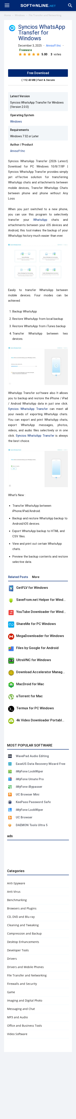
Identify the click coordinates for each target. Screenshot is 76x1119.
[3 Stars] (29, 54)
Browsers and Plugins (21, 908)
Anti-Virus (13, 892)
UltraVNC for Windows (33, 660)
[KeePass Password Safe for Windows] (10, 802)
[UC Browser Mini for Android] (10, 794)
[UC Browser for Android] (10, 817)
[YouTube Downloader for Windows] (11, 612)
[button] (70, 5)
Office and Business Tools (24, 1026)
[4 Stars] (34, 54)
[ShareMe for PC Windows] (11, 624)
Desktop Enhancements (23, 942)
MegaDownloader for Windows (40, 636)
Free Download (38, 73)
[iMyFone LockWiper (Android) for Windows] (10, 771)
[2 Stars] (25, 54)
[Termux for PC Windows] (11, 709)
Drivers (12, 959)
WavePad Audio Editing (32, 756)
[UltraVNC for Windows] (11, 661)
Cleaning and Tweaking (23, 925)
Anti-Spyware (16, 883)
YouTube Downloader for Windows (43, 612)
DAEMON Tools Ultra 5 (32, 825)
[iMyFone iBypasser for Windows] (10, 787)
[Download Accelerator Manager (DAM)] (11, 673)
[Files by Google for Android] (11, 649)
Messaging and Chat (21, 1009)
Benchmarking (17, 900)
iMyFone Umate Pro (30, 779)
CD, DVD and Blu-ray (21, 917)
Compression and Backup (24, 933)
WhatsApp (40, 220)
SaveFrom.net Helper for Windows (43, 600)
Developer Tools (18, 950)
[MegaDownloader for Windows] (11, 637)
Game (11, 992)
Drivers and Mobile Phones (25, 967)
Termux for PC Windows (35, 708)
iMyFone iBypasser (29, 787)
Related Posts (18, 577)
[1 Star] (20, 54)
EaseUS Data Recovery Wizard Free (40, 764)
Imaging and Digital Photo (24, 1000)
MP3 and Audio (17, 1017)
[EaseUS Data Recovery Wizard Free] (10, 764)
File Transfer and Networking (45, 15)
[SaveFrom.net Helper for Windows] (11, 600)
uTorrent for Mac (29, 696)
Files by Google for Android (37, 648)
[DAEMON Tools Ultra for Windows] (10, 825)
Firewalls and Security (22, 984)
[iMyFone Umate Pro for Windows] (10, 779)
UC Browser (24, 817)
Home (7, 15)
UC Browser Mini (27, 794)
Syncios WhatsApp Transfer (28, 409)
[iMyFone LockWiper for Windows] (10, 810)
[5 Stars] (38, 54)
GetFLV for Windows (32, 588)
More (35, 577)
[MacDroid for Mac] (11, 685)
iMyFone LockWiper (29, 771)
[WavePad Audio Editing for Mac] (10, 756)
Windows (20, 15)
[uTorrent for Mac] (11, 697)
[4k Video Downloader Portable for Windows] (11, 721)
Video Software (17, 1034)
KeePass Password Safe (33, 802)
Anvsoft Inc (53, 45)
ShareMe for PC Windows (36, 624)
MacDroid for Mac (30, 684)
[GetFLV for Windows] (11, 588)
